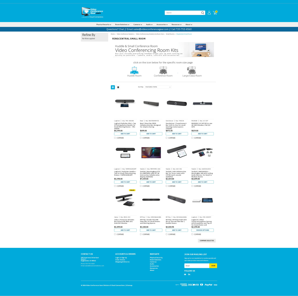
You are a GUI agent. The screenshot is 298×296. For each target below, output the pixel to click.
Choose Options (202, 230)
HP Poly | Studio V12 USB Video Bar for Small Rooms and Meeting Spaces (150, 221)
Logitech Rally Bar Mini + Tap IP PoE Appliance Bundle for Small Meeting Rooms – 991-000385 (125, 126)
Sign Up (124, 257)
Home (113, 34)
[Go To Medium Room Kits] (163, 72)
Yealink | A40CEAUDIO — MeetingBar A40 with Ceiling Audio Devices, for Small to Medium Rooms (202, 174)
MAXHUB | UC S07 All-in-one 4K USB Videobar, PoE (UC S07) (201, 125)
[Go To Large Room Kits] (192, 72)
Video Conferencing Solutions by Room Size (150, 34)
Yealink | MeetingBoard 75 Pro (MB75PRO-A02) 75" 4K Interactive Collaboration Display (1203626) (150, 174)
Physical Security (103, 24)
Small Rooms (170, 34)
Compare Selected (207, 240)
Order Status (120, 259)
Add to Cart (125, 134)
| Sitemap (128, 285)
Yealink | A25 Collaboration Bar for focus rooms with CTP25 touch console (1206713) (176, 174)
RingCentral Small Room (184, 34)
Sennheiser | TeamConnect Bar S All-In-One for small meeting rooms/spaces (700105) (176, 126)
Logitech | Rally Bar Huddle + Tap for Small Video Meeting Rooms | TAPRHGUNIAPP (125, 173)
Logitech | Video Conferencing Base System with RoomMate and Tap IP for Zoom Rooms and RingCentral (201, 223)
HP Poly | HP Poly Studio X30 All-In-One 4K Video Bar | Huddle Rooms (176, 221)
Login (117, 257)
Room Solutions (121, 24)
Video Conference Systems (125, 34)
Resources (176, 24)
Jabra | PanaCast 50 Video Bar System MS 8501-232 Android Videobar (124, 221)
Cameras (137, 24)
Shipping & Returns (122, 262)
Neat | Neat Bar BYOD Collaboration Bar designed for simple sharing (150, 125)
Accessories (161, 24)
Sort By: (140, 87)
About (188, 24)
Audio (148, 24)
